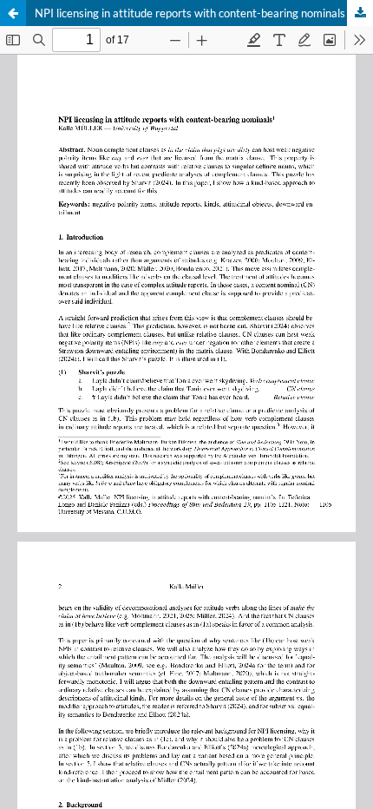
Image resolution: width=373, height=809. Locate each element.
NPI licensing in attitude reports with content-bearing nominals (190, 13)
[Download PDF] (360, 13)
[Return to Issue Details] (13, 13)
